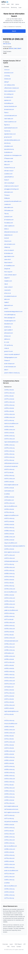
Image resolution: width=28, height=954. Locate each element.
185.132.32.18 (7, 43)
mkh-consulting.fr (9, 183)
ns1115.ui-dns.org (9, 898)
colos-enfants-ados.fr (10, 275)
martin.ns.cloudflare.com (11, 423)
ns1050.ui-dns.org (9, 867)
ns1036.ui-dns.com (9, 567)
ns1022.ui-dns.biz (9, 690)
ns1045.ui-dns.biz (9, 892)
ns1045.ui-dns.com (9, 732)
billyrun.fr (7, 164)
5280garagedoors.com (10, 357)
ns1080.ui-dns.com (9, 656)
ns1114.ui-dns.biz (9, 714)
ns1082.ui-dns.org (9, 895)
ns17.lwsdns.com (9, 687)
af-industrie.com (8, 219)
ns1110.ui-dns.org (9, 460)
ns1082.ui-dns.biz (9, 760)
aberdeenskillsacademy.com (12, 140)
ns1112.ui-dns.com (9, 873)
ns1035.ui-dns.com (9, 628)
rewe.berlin (7, 290)
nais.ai (6, 284)
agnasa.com (7, 100)
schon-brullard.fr (9, 250)
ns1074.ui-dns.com (9, 683)
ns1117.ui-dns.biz (9, 472)
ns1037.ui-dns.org (9, 469)
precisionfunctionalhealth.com (12, 201)
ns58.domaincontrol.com (11, 463)
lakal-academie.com (9, 91)
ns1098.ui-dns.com (9, 751)
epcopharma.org (9, 149)
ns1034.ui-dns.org (9, 855)
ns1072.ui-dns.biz (9, 521)
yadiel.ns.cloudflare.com (11, 610)
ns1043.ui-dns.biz (9, 432)
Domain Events (5, 7)
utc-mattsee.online (9, 85)
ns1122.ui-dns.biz (9, 739)
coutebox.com (8, 173)
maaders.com (8, 281)
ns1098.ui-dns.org (9, 650)
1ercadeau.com (8, 222)
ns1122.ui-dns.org (9, 527)
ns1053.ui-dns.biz (9, 408)
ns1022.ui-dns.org (9, 781)
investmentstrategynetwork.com (13, 311)
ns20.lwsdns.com (9, 491)
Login (20, 7)
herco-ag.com (8, 271)
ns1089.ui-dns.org (9, 573)
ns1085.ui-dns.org (9, 445)
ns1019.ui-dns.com (9, 503)
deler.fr (6, 369)
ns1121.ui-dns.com (9, 662)
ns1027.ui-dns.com (9, 558)
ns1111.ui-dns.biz (8, 619)
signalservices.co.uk (10, 134)
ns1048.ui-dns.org (9, 772)
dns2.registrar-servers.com (11, 552)
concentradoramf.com (10, 115)
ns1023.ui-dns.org (9, 613)
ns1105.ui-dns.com (9, 647)
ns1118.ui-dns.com (9, 803)
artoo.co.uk (7, 293)
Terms (13, 946)
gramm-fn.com (8, 351)
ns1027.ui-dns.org (9, 518)
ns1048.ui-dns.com (9, 589)
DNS (12, 4)
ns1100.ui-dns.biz (9, 745)
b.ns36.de (7, 494)
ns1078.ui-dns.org (9, 448)
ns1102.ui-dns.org (9, 475)
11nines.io (7, 195)
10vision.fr (7, 360)
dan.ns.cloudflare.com (10, 846)
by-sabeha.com (8, 97)
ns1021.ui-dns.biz (9, 699)
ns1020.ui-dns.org (9, 671)
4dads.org (7, 247)
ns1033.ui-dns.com (9, 680)
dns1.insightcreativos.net (11, 806)
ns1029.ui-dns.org (9, 616)
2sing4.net (7, 268)
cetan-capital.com (9, 226)
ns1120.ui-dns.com (9, 705)
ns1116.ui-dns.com (9, 858)
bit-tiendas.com (8, 253)
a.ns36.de (7, 882)
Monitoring (14, 7)
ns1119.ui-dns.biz (9, 634)
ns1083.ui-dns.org (9, 791)
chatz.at (6, 348)
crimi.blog (7, 75)
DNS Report (18, 944)
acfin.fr (6, 308)
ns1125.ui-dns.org (9, 585)
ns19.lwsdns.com (9, 500)
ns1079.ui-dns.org (9, 766)
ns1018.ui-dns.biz (9, 411)
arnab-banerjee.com (10, 366)
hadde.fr (6, 302)
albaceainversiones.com (11, 232)
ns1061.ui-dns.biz (9, 763)
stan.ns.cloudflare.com (10, 506)
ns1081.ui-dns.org (9, 879)
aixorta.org (7, 143)
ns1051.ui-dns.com (9, 402)
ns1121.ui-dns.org (9, 420)
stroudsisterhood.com (10, 296)
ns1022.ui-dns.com (9, 729)
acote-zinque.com (9, 363)
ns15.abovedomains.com (11, 641)
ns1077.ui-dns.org (9, 815)
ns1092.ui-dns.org (9, 775)
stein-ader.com (8, 161)
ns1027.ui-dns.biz (9, 748)
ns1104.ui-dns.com (9, 414)
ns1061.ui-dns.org (9, 674)
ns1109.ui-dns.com (9, 622)
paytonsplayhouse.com (10, 128)
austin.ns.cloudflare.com (11, 870)
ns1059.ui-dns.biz (9, 549)
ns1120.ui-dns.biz (9, 426)
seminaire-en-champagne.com (13, 155)
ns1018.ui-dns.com (9, 601)
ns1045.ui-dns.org (9, 435)
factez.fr (6, 180)
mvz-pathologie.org (9, 314)
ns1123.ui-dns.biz (9, 582)
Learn (11, 944)
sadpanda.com (8, 235)
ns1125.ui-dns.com (9, 677)
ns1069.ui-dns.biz (9, 800)
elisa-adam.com (8, 207)
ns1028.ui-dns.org (9, 889)
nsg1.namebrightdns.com (11, 442)
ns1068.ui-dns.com (9, 536)
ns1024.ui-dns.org (9, 457)
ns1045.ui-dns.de (9, 488)
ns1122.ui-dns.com (9, 834)
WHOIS (3, 4)
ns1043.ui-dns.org (9, 827)
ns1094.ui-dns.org (9, 797)
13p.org (6, 213)
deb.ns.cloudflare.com (10, 886)
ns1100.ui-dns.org (9, 570)
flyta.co (6, 112)
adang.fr (6, 82)
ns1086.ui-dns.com (9, 417)
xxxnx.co (6, 69)
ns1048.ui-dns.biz (9, 540)
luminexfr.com (8, 216)
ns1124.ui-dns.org (9, 720)
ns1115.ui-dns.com (9, 693)
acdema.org (7, 327)
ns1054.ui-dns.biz (9, 533)
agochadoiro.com (9, 256)
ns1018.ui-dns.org (9, 454)
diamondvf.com (8, 305)
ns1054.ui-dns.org (9, 625)
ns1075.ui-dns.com (9, 742)
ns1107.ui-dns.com (9, 393)
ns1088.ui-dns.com (9, 849)
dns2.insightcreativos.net (11, 484)
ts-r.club (6, 342)
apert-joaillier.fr (8, 330)
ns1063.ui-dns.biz (9, 595)
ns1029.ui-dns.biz (9, 852)
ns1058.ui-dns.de (9, 659)
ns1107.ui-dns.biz (9, 830)
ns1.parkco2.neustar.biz (11, 466)
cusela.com (7, 204)
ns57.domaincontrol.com (11, 809)
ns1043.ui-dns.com (9, 598)
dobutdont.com (8, 323)
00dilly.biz (7, 198)
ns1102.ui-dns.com (9, 840)
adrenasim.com (8, 192)
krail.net (6, 238)
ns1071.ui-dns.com (9, 555)
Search (14, 31)
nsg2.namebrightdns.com (11, 711)
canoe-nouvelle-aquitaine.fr (12, 354)
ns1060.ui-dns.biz (9, 726)
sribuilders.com (8, 146)
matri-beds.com (8, 118)
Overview (5, 944)
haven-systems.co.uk (10, 121)
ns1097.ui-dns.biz (9, 481)
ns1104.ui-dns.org (9, 576)
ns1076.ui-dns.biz (9, 631)
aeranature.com (8, 72)
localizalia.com (8, 152)
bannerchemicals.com (10, 106)
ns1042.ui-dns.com (9, 638)
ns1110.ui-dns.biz (9, 785)
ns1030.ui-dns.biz (9, 754)
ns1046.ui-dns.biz (9, 524)
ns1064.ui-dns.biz (9, 824)
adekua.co (7, 339)
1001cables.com (8, 210)
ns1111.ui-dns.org (9, 818)
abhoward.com (8, 333)
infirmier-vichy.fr (9, 170)
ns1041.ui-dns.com (9, 478)
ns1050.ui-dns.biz (9, 668)
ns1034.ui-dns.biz (9, 579)
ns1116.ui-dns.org (9, 512)
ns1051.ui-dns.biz (9, 665)
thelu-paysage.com (9, 317)
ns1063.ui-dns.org (9, 843)
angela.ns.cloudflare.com (11, 515)
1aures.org (7, 131)
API (24, 944)
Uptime (17, 4)
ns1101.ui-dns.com (9, 876)
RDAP (8, 4)
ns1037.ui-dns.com (9, 439)
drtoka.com (7, 336)
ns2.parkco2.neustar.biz (11, 821)
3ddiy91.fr (7, 278)
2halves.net (7, 79)
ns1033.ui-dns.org (9, 405)
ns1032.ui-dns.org (9, 451)
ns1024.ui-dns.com (9, 778)
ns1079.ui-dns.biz (9, 399)
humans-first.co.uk (9, 167)
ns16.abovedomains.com (11, 561)
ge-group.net (8, 137)
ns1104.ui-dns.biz (9, 702)
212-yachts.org (8, 345)
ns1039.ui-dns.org (9, 794)
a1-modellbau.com (9, 265)
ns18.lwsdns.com (9, 653)
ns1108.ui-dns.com (9, 644)
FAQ (8, 946)
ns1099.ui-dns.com (9, 604)
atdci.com (7, 299)
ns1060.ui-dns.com (9, 429)
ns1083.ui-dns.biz (9, 861)
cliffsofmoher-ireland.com (11, 88)
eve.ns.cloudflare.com (10, 592)
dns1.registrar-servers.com (11, 812)
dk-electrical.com (9, 109)
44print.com (7, 241)
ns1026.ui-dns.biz (9, 509)
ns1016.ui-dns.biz (9, 390)
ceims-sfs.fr (7, 259)
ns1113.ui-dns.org (9, 564)
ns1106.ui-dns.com (9, 788)
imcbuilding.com (8, 103)
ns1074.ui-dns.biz (9, 696)
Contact (19, 946)
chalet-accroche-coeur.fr (11, 186)
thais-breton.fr (8, 262)
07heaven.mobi (8, 158)
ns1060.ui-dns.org (9, 837)
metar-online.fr (8, 287)
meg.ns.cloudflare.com (10, 543)
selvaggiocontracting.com (11, 189)
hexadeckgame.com (10, 320)
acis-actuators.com (9, 244)
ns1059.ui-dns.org (9, 769)
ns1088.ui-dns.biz (9, 497)
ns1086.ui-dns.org (9, 530)
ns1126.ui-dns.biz (9, 736)
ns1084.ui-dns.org (9, 757)
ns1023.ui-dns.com (9, 864)
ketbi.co (6, 229)
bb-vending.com (8, 94)
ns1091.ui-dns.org (9, 607)
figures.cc (7, 124)
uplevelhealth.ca (9, 177)
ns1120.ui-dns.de (9, 396)
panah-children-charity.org (11, 372)
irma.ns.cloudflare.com (10, 723)
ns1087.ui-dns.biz (9, 708)
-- (4, 717)
